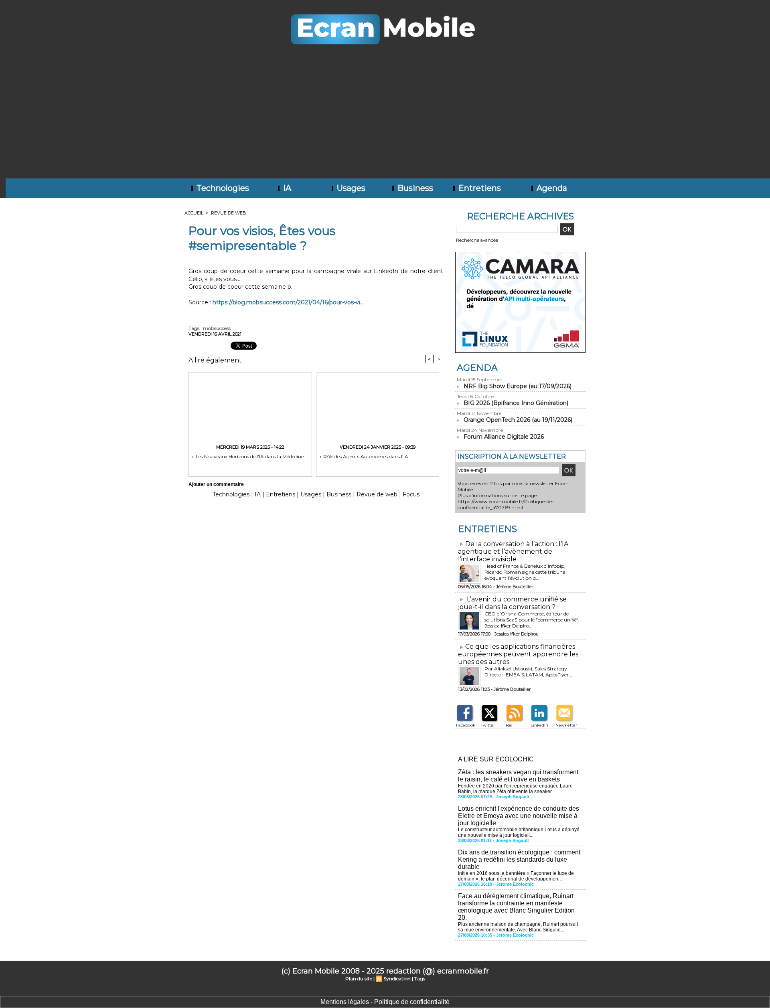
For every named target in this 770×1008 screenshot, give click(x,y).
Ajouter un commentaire (216, 484)
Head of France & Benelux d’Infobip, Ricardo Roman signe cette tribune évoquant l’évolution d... (524, 572)
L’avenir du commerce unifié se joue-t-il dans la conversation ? (512, 603)
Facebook (465, 725)
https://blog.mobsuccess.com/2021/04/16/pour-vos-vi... (288, 302)
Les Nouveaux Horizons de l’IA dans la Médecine (249, 456)
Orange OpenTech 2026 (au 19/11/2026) (518, 419)
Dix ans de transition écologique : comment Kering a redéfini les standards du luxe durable (519, 859)
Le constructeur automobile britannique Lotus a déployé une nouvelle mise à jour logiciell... (519, 832)
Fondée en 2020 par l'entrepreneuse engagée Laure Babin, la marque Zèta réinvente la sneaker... (515, 788)
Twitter (488, 725)
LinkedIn (539, 725)
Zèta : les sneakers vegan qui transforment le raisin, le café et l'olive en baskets (518, 776)
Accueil (193, 213)
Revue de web (228, 213)
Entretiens (478, 188)
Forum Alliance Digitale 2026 (504, 436)
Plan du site (358, 979)
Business (414, 188)
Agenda (551, 188)
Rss (509, 725)
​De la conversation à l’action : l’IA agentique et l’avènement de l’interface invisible (513, 551)
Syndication (397, 979)
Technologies (222, 188)
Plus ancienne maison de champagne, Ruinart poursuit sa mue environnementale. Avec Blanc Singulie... (518, 927)
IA (286, 188)
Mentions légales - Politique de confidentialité (385, 1001)
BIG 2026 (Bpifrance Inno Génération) (516, 403)
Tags (419, 979)
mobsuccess (217, 328)
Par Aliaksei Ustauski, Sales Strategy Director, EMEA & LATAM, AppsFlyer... (528, 672)
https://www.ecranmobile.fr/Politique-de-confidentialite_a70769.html (506, 504)
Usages (350, 188)
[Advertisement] (385, 118)
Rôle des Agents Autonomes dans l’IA (365, 456)
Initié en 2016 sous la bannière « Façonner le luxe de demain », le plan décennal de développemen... (516, 876)
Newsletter (566, 725)
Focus (411, 494)
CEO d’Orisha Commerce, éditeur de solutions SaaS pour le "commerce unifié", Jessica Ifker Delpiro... (532, 620)
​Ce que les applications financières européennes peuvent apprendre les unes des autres (518, 654)
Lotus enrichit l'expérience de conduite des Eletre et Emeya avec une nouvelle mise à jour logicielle (518, 815)
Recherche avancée (477, 240)
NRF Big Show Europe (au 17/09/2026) (517, 386)
